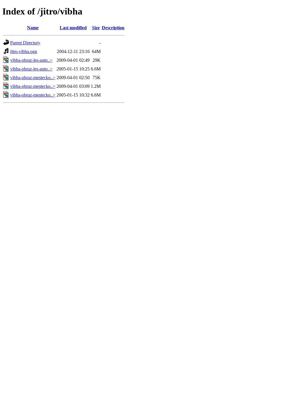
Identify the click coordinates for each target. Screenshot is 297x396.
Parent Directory (25, 42)
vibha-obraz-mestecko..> (32, 77)
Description (113, 27)
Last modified (73, 27)
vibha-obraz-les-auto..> (31, 60)
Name (33, 27)
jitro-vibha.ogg (23, 51)
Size (96, 27)
